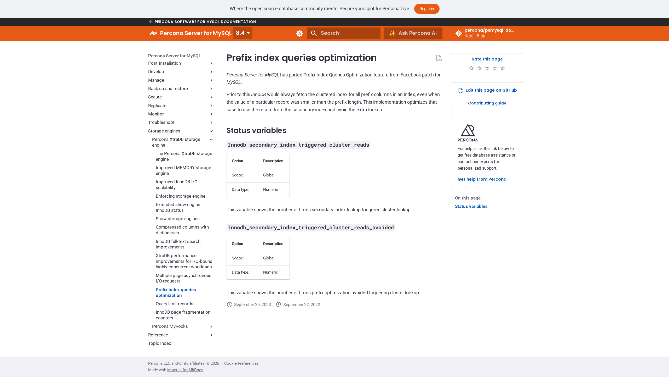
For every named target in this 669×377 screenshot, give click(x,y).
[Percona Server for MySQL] (153, 33)
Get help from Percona (482, 179)
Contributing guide (487, 103)
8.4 (240, 33)
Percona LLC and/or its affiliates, (177, 363)
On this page (468, 198)
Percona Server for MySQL (174, 55)
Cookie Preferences (241, 363)
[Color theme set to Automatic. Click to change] (299, 33)
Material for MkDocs (185, 370)
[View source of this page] (438, 58)
